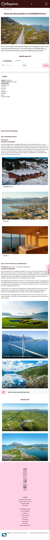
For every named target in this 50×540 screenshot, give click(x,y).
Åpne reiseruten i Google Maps (9, 130)
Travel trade (25, 517)
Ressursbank (25, 521)
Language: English (25, 503)
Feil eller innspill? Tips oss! (25, 501)
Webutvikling (40, 532)
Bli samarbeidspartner (25, 525)
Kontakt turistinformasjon (25, 499)
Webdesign (32, 532)
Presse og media (25, 515)
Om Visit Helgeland (25, 511)
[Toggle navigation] (46, 4)
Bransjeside (25, 519)
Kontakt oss (25, 513)
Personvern (25, 505)
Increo (46, 532)
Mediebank (25, 523)
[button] (25, 392)
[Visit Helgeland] (9, 4)
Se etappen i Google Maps (8, 141)
